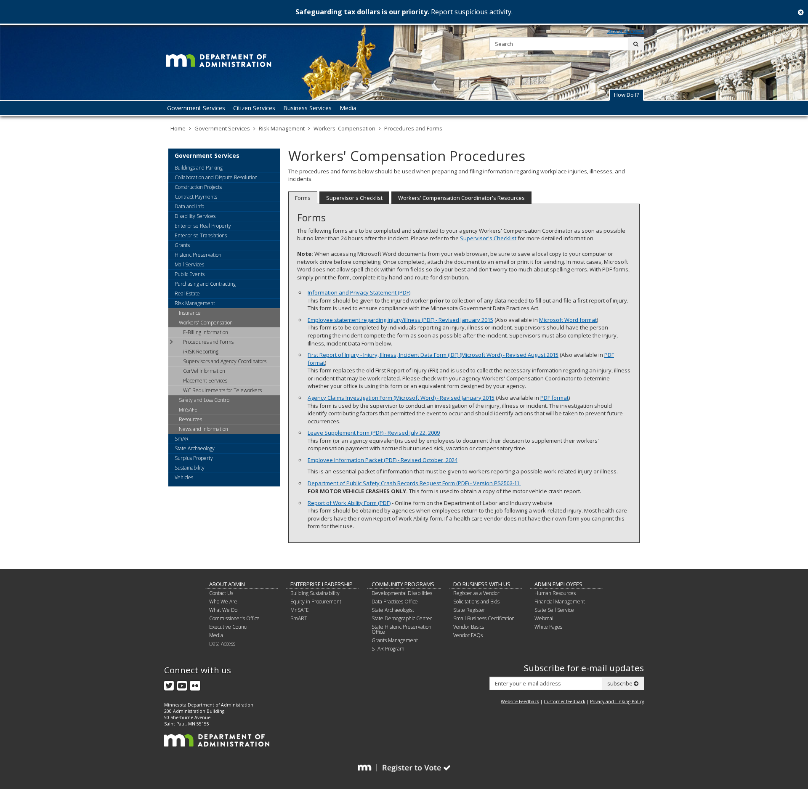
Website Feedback (520, 701)
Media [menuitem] (348, 108)
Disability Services (195, 216)
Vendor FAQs (468, 635)
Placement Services (205, 380)
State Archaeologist (393, 610)
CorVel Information (204, 371)
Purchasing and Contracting (205, 283)
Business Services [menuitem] (307, 108)
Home (178, 128)
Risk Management (282, 128)
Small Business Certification (484, 618)
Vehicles (184, 477)
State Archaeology (195, 448)
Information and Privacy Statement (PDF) (359, 292)
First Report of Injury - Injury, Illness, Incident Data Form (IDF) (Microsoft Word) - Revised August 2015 (433, 355)
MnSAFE (188, 409)
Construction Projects (198, 187)
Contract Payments (196, 196)
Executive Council (229, 626)
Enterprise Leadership (321, 584)
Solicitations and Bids (476, 601)
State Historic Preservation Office (401, 629)
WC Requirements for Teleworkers (222, 390)
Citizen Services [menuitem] (254, 108)
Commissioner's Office (234, 618)
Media (216, 635)
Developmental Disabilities (402, 593)
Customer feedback (564, 701)
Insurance (190, 312)
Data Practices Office (395, 601)
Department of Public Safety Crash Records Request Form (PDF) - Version (414, 483)
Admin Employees (558, 584)
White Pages (548, 626)
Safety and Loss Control (205, 400)
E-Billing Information (205, 332)
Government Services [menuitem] (196, 108)
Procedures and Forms (413, 128)
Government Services (222, 128)
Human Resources (555, 593)
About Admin (227, 584)
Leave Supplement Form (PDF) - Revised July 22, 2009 (374, 432)
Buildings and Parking (199, 167)
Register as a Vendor (476, 593)
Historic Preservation (198, 254)
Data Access (222, 643)
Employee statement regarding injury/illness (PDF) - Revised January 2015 (400, 320)
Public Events (190, 274)
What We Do (223, 610)
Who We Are (223, 601)
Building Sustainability (315, 593)
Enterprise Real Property (203, 225)
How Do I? (626, 94)
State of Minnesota (625, 31)
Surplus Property (194, 458)
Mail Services (189, 264)
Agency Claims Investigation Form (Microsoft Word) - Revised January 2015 (401, 397)
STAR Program (388, 648)
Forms (303, 198)
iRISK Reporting (200, 351)
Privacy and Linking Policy (617, 701)
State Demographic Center (402, 618)
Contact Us (221, 593)
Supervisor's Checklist (354, 198)
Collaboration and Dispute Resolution (216, 177)
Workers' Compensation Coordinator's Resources (461, 198)
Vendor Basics (468, 626)
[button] (626, 95)
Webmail (544, 618)
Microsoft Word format (568, 320)
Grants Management (395, 640)
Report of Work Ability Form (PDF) (349, 503)
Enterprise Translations (201, 235)
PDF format (554, 397)
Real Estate (187, 293)
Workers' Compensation (344, 128)
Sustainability (190, 467)
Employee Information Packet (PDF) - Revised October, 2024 (382, 460)
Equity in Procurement (315, 601)
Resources (190, 419)
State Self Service (554, 610)
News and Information (203, 429)
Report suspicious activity (471, 11)
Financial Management (559, 601)
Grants (182, 245)
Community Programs (403, 584)
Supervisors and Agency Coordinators (224, 361)
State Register (469, 610)
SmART (183, 438)
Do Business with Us (481, 584)
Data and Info (189, 206)
